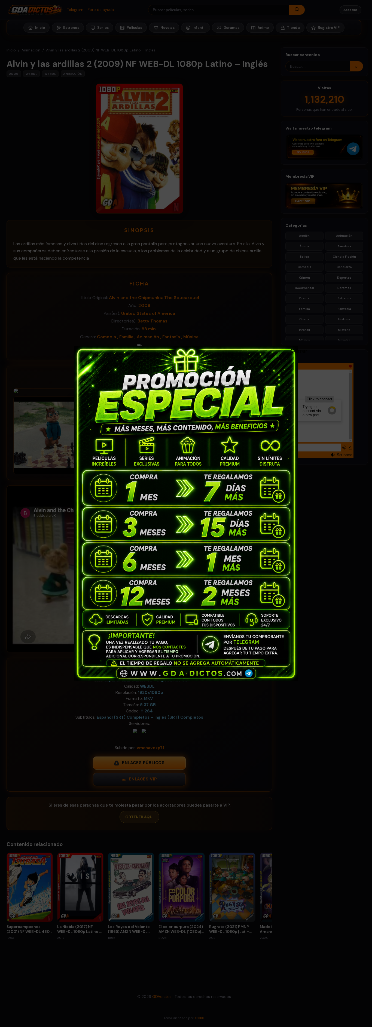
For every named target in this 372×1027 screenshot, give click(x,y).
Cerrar (293, 350)
